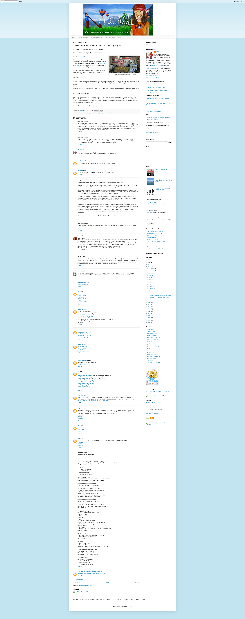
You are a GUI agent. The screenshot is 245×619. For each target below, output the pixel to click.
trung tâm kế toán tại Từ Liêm (85, 316)
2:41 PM (80, 566)
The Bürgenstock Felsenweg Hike (156, 241)
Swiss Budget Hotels (152, 235)
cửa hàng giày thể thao (83, 351)
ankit (79, 291)
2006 (149, 322)
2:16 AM (80, 277)
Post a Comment (80, 579)
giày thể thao (81, 349)
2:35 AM (80, 230)
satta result (80, 445)
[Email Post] (92, 110)
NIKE (79, 425)
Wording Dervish (151, 358)
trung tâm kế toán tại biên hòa (85, 318)
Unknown (80, 309)
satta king (80, 416)
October (151, 273)
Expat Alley (150, 341)
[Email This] (95, 111)
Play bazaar (81, 429)
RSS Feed (150, 45)
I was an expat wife (152, 333)
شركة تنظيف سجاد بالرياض (84, 376)
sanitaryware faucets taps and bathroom (89, 571)
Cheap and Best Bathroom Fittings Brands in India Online (92, 573)
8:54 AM (80, 355)
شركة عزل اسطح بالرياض (84, 386)
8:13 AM (80, 144)
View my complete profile (152, 77)
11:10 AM (80, 576)
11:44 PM (80, 390)
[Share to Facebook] (101, 111)
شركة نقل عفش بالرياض (83, 333)
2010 (149, 313)
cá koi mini (105, 400)
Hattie (79, 236)
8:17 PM (80, 266)
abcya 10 (99, 400)
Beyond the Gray (151, 345)
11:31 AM (80, 366)
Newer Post (77, 582)
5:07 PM (80, 339)
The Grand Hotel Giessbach (154, 247)
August (151, 275)
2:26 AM (80, 165)
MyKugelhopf (150, 349)
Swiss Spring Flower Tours (154, 239)
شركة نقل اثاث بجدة (82, 332)
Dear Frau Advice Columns (113, 37)
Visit (152, 413)
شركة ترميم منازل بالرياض (84, 385)
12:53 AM (80, 155)
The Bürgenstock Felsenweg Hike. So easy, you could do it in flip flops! (163, 180)
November (152, 271)
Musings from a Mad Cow (154, 347)
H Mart (83, 56)
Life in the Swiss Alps (152, 339)
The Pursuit (150, 360)
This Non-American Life (153, 362)
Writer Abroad (152, 202)
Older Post (137, 582)
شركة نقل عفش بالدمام (83, 337)
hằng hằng (80, 395)
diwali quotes (81, 300)
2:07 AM (80, 286)
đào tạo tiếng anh (82, 346)
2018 (149, 262)
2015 (149, 302)
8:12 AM (80, 447)
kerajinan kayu (82, 282)
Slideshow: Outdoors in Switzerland (156, 233)
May (150, 282)
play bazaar (81, 415)
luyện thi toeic (81, 353)
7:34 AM (80, 433)
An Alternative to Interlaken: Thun (156, 249)
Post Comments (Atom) (86, 585)
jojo (78, 371)
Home (73, 37)
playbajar (80, 408)
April (150, 284)
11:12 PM (80, 218)
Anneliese (80, 161)
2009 (149, 315)
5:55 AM (80, 325)
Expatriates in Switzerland (152, 402)
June (150, 279)
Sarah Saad (81, 330)
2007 (149, 320)
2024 (149, 260)
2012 (149, 309)
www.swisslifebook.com (157, 65)
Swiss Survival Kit (96, 37)
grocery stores (102, 112)
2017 (149, 264)
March (151, 286)
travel (113, 112)
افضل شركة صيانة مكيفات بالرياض (86, 383)
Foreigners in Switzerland (93, 112)
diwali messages (82, 295)
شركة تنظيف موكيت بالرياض (84, 378)
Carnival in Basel (151, 237)
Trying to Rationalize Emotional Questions (160, 295)
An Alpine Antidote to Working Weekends (156, 87)
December (152, 268)
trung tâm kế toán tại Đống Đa (86, 314)
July (150, 277)
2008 (149, 318)
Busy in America (153, 293)
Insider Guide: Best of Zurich (153, 111)
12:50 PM (80, 420)
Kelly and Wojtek (151, 343)
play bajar (80, 418)
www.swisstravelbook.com (153, 68)
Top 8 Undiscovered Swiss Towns (156, 231)
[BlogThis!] (97, 111)
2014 (149, 304)
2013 (149, 306)
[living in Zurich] (150, 418)
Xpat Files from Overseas (153, 337)
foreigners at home (82, 112)
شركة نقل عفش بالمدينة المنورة (85, 335)
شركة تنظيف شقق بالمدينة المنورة (86, 375)
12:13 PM (80, 304)
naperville (109, 112)
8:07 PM (80, 403)
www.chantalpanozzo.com (153, 75)
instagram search (82, 364)
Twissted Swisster (152, 331)
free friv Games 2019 (83, 400)
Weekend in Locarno (152, 245)
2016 (149, 266)
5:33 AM (80, 132)
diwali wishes (81, 297)
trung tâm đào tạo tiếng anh (85, 348)
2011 (149, 311)
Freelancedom (151, 352)
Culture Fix (150, 351)
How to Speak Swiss (152, 243)
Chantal (80, 150)
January (151, 291)
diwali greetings (82, 298)
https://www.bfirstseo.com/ (97, 380)
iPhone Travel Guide (152, 335)
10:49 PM (80, 251)
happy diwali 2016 (82, 302)
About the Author (83, 37)
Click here (148, 212)
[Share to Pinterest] (102, 111)
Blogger (129, 606)
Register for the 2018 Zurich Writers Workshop (162, 189)
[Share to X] (99, 111)
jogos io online (93, 400)
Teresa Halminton (82, 360)
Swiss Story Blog (151, 354)
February (151, 288)
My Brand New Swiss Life (154, 356)
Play (79, 438)
